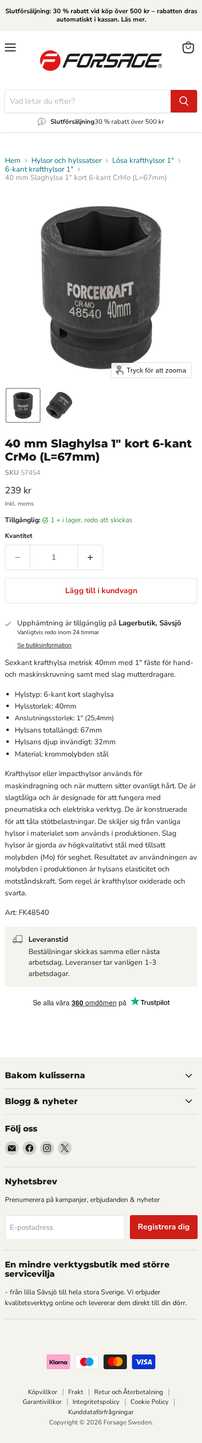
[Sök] (184, 101)
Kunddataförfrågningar (101, 1412)
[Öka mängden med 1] (90, 557)
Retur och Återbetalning (128, 1392)
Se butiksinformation (44, 645)
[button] (23, 405)
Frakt (75, 1392)
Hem (13, 160)
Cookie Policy (149, 1402)
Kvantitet (18, 536)
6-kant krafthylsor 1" (39, 169)
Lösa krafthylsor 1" (143, 160)
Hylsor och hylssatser (66, 160)
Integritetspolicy (96, 1402)
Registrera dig (164, 1226)
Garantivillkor (42, 1402)
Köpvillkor (42, 1392)
